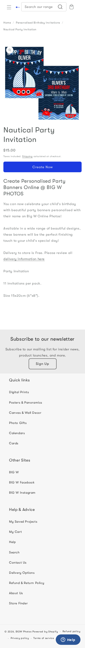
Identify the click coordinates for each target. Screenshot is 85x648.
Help (12, 542)
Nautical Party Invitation (19, 29)
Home (7, 22)
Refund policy (71, 631)
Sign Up (42, 364)
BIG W (14, 472)
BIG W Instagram (22, 492)
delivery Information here (24, 259)
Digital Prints (19, 392)
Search (14, 552)
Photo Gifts (18, 423)
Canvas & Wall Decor (25, 412)
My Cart (15, 531)
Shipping (27, 156)
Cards (13, 443)
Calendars (17, 433)
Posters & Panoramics (25, 402)
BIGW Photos (24, 631)
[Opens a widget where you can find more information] (68, 640)
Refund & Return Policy (26, 583)
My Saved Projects (23, 521)
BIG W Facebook (21, 482)
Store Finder (18, 603)
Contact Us (18, 562)
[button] (9, 7)
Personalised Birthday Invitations (38, 22)
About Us (16, 593)
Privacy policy (20, 638)
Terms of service (43, 638)
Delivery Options (22, 572)
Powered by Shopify (45, 631)
